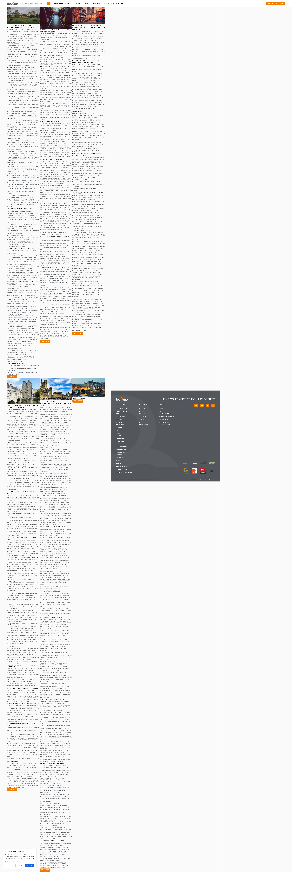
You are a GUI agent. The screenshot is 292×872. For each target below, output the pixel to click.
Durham (119, 427)
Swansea (119, 458)
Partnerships (164, 422)
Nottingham (121, 455)
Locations (76, 3)
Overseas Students (166, 416)
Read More (12, 377)
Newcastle (120, 452)
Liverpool (120, 441)
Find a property (122, 408)
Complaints (143, 425)
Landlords (96, 3)
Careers (162, 408)
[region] (19, 859)
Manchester (121, 449)
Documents (163, 419)
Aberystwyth (121, 411)
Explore (119, 3)
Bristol (119, 419)
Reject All (20, 865)
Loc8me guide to (165, 414)
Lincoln (119, 444)
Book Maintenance (276, 3)
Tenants (86, 3)
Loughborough (122, 447)
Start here (58, 3)
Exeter (119, 430)
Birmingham (120, 416)
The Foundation (165, 425)
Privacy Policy (122, 467)
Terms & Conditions (124, 472)
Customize (10, 865)
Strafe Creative (208, 480)
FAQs (113, 3)
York (118, 460)
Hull (118, 433)
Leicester (120, 438)
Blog (161, 411)
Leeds (118, 436)
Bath (118, 414)
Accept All (29, 865)
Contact (105, 3)
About (67, 3)
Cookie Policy (121, 469)
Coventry (120, 425)
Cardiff (119, 422)
